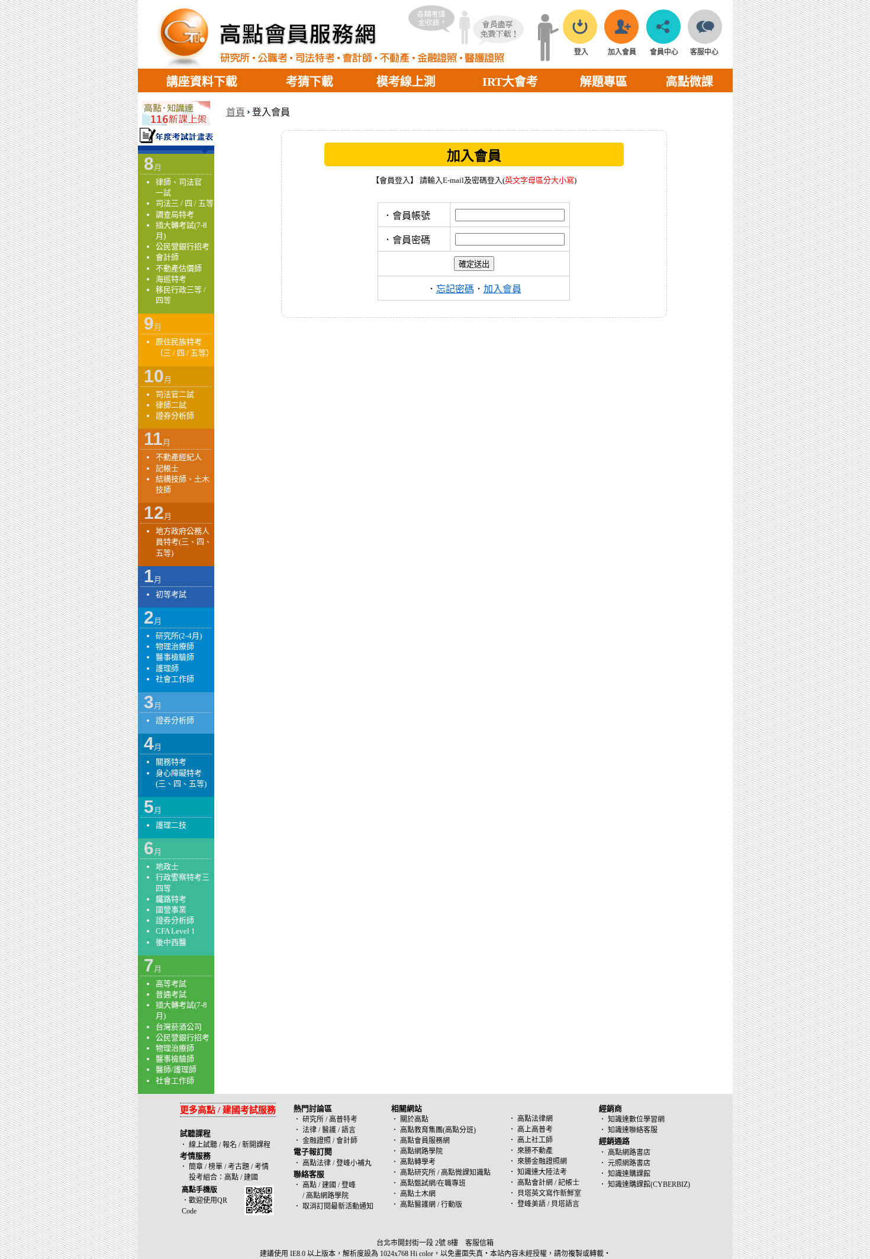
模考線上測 (406, 81)
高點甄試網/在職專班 (433, 1183)
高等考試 (171, 983)
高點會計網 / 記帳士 (548, 1183)
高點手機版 (199, 1190)
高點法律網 (535, 1119)
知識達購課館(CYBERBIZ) (649, 1184)
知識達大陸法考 (542, 1172)
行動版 (451, 1204)
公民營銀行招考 (183, 246)
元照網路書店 (629, 1163)
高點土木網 (418, 1194)
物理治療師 (175, 646)
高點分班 (459, 1130)
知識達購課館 (629, 1174)
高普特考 (343, 1119)
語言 (348, 1130)
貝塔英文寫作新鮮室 (549, 1193)
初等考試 (171, 594)
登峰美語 (531, 1204)
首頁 (235, 112)
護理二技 (171, 825)
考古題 (238, 1167)
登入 (581, 52)
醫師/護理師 (176, 1069)
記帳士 (167, 468)
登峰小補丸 (354, 1163)
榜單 (215, 1167)
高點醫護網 (418, 1204)
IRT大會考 (510, 81)
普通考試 (171, 994)
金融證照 (316, 1141)
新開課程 (256, 1145)
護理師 (167, 668)
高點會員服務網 (425, 1141)
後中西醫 (171, 942)
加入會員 (622, 52)
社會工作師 (175, 678)
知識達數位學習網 (636, 1119)
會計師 (167, 257)
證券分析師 (175, 415)
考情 (261, 1167)
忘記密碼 (455, 289)
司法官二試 (175, 394)
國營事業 (171, 909)
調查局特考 (175, 214)
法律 (309, 1130)
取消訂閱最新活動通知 (337, 1206)
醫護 (329, 1130)
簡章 (196, 1167)
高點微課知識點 (466, 1172)
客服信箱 (479, 1243)
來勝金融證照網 (542, 1161)
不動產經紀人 (179, 457)
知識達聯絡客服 (633, 1130)
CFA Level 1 (175, 931)
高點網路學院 (421, 1151)
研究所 (313, 1119)
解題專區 (603, 81)
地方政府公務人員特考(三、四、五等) (184, 542)
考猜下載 (309, 81)
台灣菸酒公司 (179, 1026)
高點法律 (317, 1163)
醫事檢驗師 (175, 657)
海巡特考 (171, 279)
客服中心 (704, 52)
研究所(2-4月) (179, 635)
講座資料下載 (201, 81)
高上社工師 (535, 1140)
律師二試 (171, 405)
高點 (231, 1177)
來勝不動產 (535, 1151)
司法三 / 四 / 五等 (185, 203)
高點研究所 (418, 1172)
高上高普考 (535, 1129)
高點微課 (689, 81)
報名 (229, 1145)
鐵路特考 (171, 899)
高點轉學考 (418, 1162)
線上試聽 (203, 1145)
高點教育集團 (421, 1130)
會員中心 (664, 52)
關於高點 (414, 1119)
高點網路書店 (629, 1152)
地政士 (167, 866)
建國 (251, 1177)
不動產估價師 (179, 268)
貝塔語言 (565, 1204)
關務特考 (171, 761)
